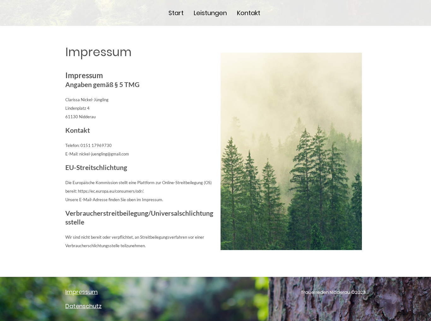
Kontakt (248, 13)
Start (176, 13)
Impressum (81, 292)
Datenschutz (83, 306)
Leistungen (210, 13)
